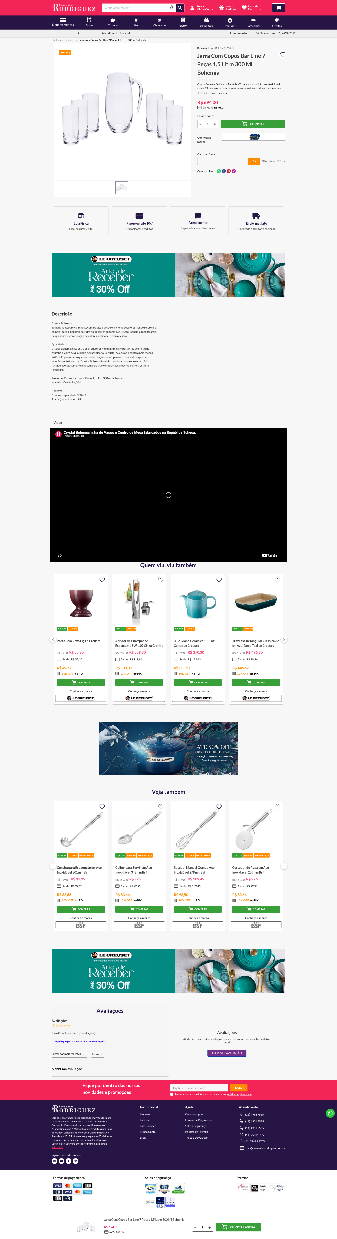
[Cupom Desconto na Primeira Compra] (168, 991)
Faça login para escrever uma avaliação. (79, 1041)
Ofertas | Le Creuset (119, 33)
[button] (172, 7)
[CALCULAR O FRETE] (254, 161)
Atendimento (238, 33)
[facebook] (224, 171)
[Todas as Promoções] (168, 773)
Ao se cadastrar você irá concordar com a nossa (200, 1094)
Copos (70, 40)
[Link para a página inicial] (58, 40)
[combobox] (143, 8)
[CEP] (223, 158)
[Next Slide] (153, 33)
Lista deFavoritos (254, 8)
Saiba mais (57, 1147)
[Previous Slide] (79, 33)
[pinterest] (229, 171)
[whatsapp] (219, 171)
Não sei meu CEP (271, 161)
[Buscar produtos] (180, 8)
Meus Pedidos (231, 8)
